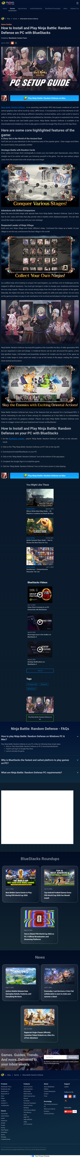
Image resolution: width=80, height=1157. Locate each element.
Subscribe (73, 1057)
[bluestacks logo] (8, 3)
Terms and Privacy (6, 1149)
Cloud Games (5, 1116)
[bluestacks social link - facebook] (74, 1096)
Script (25, 1115)
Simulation (44, 684)
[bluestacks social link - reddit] (70, 1096)
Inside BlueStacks (36, 8)
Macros (26, 1098)
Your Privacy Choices (42, 1156)
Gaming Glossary (49, 1113)
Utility (25, 1122)
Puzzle (3, 1125)
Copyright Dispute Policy (18, 1149)
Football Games (5, 1139)
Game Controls (28, 1086)
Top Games (4, 1113)
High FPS (26, 1117)
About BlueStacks (49, 1086)
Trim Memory (27, 1112)
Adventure (4, 1120)
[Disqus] (37, 817)
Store (2, 1096)
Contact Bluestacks (49, 1091)
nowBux (3, 1100)
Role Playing (4, 1130)
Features (27, 1084)
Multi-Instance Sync (29, 1096)
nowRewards (5, 1105)
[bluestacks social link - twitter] (65, 1100)
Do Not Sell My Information (39, 1149)
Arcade (3, 1123)
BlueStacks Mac (5, 1089)
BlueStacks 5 (5, 1091)
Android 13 (4, 1103)
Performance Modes (30, 1110)
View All (40, 670)
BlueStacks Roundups (52, 8)
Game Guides (30, 509)
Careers (46, 1093)
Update (66, 1086)
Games (12, 8)
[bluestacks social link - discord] (65, 1096)
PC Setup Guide (32, 684)
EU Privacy (28, 1149)
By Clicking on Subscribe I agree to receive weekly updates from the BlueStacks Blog (61, 1062)
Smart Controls (28, 1105)
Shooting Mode (28, 1089)
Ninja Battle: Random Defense (29, 18)
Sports (3, 1134)
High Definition (28, 1119)
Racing (3, 1127)
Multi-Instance (28, 1093)
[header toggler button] (77, 3)
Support (67, 1084)
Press (45, 1096)
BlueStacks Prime (6, 1086)
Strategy (3, 1137)
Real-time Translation (30, 1103)
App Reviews (22, 8)
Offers (3, 1098)
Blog (8, 18)
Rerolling (26, 1108)
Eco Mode (26, 1100)
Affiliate (46, 1089)
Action (3, 1118)
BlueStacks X (31, 689)
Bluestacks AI (5, 1093)
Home (5, 8)
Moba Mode (27, 1091)
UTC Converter (28, 1124)
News (65, 8)
